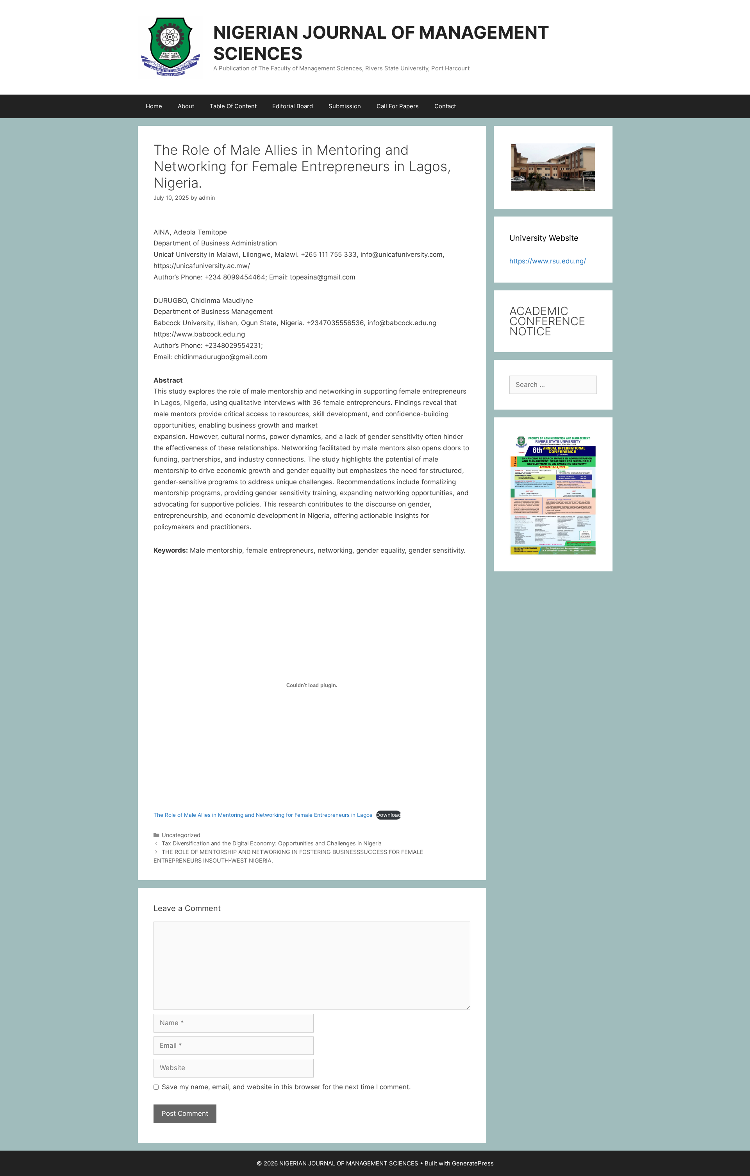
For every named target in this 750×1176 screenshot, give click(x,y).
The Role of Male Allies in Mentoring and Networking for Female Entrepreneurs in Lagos (263, 815)
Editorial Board (292, 106)
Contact (445, 106)
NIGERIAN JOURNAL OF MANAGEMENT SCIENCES (381, 42)
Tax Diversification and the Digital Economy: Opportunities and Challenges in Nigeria (272, 843)
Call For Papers (398, 106)
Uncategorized (181, 835)
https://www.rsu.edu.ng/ (547, 261)
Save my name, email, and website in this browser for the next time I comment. (286, 1087)
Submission (345, 106)
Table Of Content (233, 106)
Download (388, 815)
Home (154, 106)
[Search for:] (553, 384)
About (186, 106)
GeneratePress (473, 1163)
